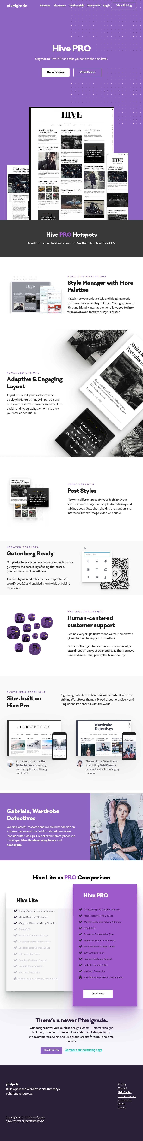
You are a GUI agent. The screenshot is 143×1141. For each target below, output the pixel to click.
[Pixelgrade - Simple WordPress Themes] (17, 5)
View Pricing (124, 5)
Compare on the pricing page (83, 1050)
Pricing (122, 1084)
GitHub (122, 1108)
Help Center (125, 1092)
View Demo (87, 72)
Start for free (52, 1050)
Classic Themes (127, 1097)
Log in (106, 6)
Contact (122, 1088)
